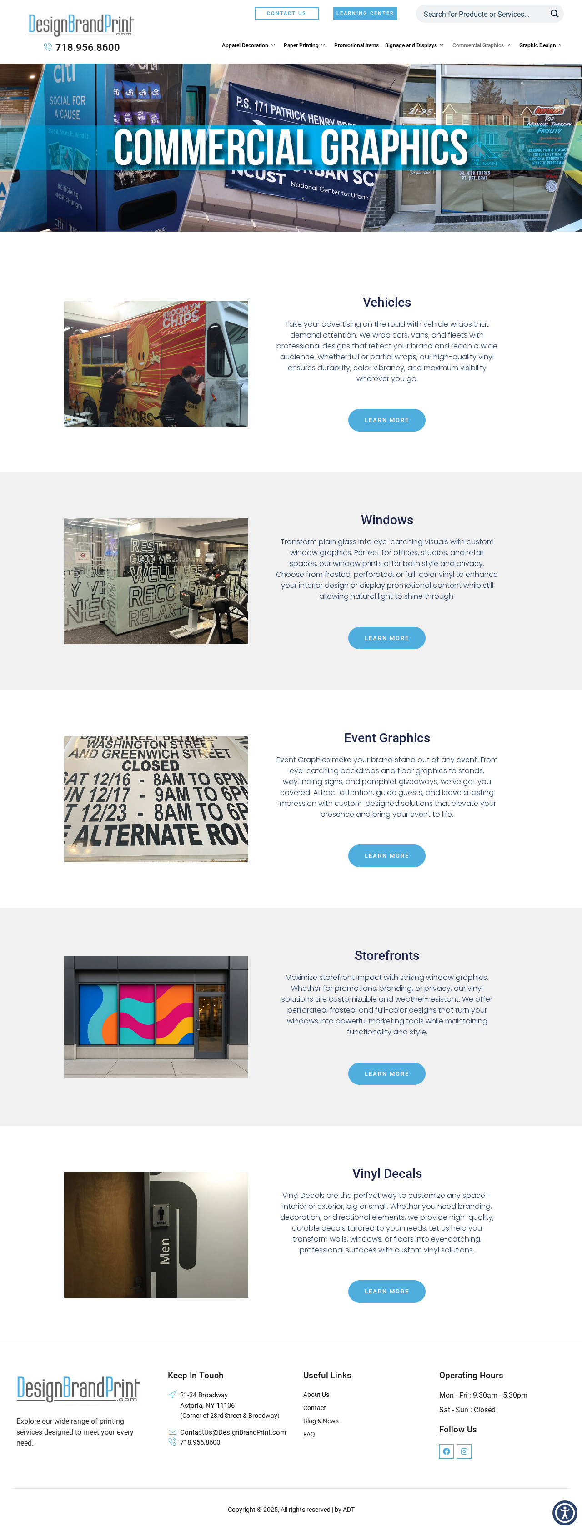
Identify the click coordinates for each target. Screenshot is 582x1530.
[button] (564, 1512)
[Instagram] (464, 1451)
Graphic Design (537, 45)
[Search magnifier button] (554, 13)
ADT (349, 1509)
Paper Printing (301, 45)
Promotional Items (356, 45)
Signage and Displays (411, 45)
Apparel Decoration (245, 45)
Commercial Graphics (478, 45)
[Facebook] (446, 1451)
